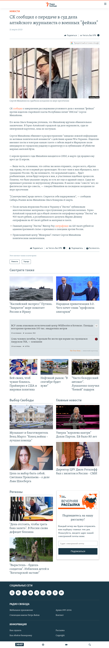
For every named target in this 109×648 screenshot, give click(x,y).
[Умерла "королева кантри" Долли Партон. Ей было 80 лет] (77, 417)
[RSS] (49, 592)
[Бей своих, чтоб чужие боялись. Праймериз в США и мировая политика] (23, 367)
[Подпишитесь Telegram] (36, 592)
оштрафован (61, 226)
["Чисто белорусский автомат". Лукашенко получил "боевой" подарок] (85, 367)
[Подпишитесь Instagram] (42, 592)
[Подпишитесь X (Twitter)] (24, 592)
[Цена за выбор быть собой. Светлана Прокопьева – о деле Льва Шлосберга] (31, 458)
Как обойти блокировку (21, 635)
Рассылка (60, 630)
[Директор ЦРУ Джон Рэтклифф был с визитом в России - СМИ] (77, 454)
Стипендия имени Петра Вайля (24, 615)
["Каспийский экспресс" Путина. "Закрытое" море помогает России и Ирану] (31, 288)
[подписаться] (61, 592)
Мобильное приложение (21, 610)
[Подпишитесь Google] (12, 592)
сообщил (17, 109)
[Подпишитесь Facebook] (18, 592)
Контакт (60, 615)
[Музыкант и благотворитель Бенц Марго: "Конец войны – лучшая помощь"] (31, 417)
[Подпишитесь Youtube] (30, 592)
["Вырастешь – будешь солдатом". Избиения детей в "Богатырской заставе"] (31, 549)
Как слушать (15, 630)
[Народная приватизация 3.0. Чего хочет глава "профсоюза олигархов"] (77, 288)
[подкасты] (43, 644)
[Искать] (90, 644)
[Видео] (66, 644)
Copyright (60, 635)
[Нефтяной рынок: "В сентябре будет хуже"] (54, 367)
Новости (15, 11)
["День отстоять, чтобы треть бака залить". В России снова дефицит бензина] (31, 509)
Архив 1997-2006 (64, 610)
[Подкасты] (55, 592)
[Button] (70, 35)
